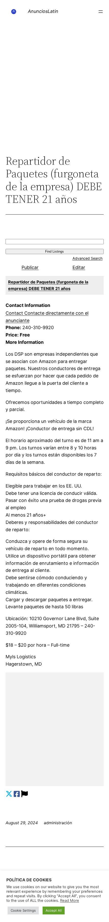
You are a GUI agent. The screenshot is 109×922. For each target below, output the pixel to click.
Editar (78, 267)
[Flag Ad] (24, 794)
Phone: (13, 327)
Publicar (30, 267)
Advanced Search (87, 258)
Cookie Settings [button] (23, 910)
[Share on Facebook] (17, 794)
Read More (69, 900)
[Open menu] (101, 12)
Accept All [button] (54, 910)
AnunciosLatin (43, 11)
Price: (12, 334)
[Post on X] (9, 794)
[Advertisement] (54, 94)
